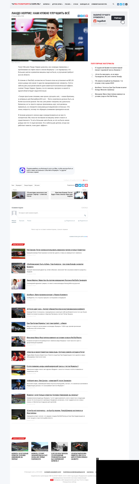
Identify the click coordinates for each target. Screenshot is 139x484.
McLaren (37, 185)
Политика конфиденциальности (74, 472)
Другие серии (57, 4)
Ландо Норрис (28, 185)
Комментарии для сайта (79, 236)
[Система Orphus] (85, 180)
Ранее (29, 221)
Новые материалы (18, 244)
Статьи (75, 4)
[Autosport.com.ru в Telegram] (124, 4)
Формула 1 (46, 4)
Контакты (90, 472)
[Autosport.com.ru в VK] (118, 4)
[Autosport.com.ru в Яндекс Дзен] (126, 4)
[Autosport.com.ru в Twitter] (121, 4)
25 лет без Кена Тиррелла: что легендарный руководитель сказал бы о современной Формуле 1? (59, 457)
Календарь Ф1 (85, 4)
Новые (14, 221)
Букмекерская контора (99, 4)
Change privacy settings (69, 482)
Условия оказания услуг (52, 472)
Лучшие (21, 221)
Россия (67, 4)
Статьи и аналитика (19, 438)
